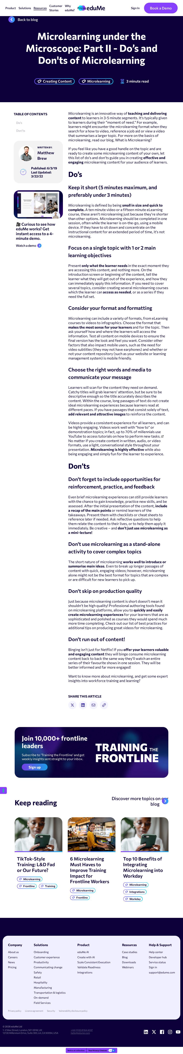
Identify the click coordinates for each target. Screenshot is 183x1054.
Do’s (19, 122)
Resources (40, 8)
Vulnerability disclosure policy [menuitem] (73, 1011)
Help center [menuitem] (156, 952)
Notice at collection (76, 1050)
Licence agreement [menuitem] (34, 1011)
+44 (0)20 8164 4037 (82, 1030)
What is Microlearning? (133, 140)
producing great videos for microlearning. (130, 628)
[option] (38, 854)
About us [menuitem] (13, 952)
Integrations (137, 891)
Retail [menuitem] (37, 977)
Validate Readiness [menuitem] (88, 967)
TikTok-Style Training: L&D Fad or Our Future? (36, 864)
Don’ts (20, 130)
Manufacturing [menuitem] (43, 987)
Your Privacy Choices (97, 1050)
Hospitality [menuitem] (40, 982)
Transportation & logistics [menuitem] (50, 992)
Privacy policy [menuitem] (14, 1011)
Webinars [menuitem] (128, 967)
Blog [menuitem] (125, 957)
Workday (135, 899)
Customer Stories (55, 8)
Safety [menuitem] (38, 972)
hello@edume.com (80, 1032)
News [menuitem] (11, 962)
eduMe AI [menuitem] (83, 952)
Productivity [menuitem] (41, 962)
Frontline (29, 886)
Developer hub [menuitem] (158, 957)
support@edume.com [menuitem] (162, 972)
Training (50, 886)
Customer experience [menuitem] (47, 957)
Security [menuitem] (51, 1011)
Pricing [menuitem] (12, 967)
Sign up (35, 767)
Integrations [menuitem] (84, 972)
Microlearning (98, 81)
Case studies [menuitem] (129, 952)
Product (10, 8)
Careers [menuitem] (13, 957)
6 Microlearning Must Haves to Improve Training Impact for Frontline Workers (89, 870)
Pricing (81, 8)
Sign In (135, 8)
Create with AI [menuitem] (86, 957)
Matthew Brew (45, 155)
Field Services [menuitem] (42, 1002)
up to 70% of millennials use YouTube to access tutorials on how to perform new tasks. (114, 434)
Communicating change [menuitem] (48, 967)
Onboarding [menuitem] (41, 952)
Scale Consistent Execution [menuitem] (93, 962)
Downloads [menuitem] (129, 962)
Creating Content (57, 81)
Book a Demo (161, 8)
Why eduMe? (70, 8)
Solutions (25, 8)
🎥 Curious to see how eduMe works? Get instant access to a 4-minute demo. (35, 231)
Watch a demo (26, 245)
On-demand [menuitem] (41, 997)
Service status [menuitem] (157, 962)
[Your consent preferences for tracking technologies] (3, 790)
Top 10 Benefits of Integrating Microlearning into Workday (143, 867)
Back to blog (28, 19)
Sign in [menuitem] (153, 967)
